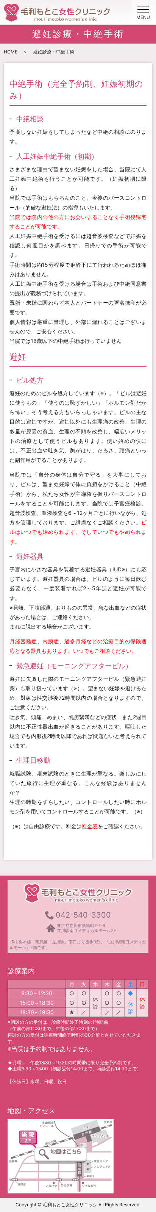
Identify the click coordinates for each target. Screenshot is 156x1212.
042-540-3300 (83, 915)
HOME (10, 52)
